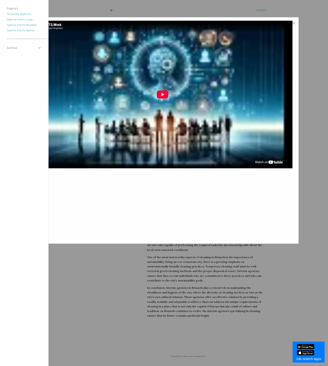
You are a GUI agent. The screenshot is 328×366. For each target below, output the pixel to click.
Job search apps (308, 359)
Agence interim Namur (21, 30)
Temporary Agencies (19, 14)
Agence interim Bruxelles (22, 24)
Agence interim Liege (20, 19)
